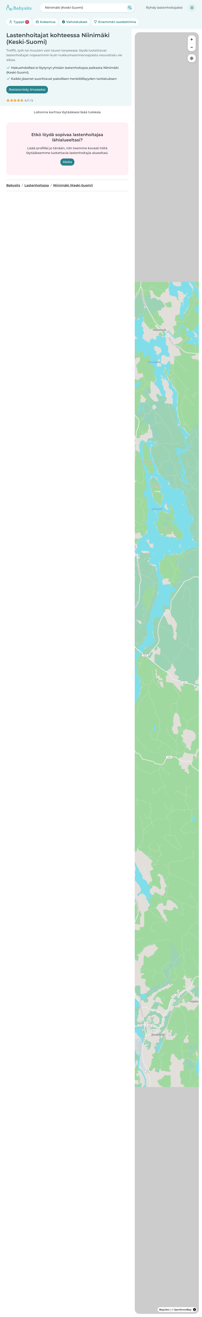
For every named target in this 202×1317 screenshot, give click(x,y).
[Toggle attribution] (194, 1309)
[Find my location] (192, 58)
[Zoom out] (192, 47)
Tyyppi (20, 22)
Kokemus (47, 22)
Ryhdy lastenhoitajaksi (164, 7)
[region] (167, 673)
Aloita (67, 162)
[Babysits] (19, 7)
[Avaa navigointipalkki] (192, 7)
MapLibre (164, 1309)
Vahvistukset (76, 22)
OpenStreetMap (182, 1309)
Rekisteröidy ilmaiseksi (27, 89)
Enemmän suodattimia (116, 22)
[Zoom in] (192, 39)
